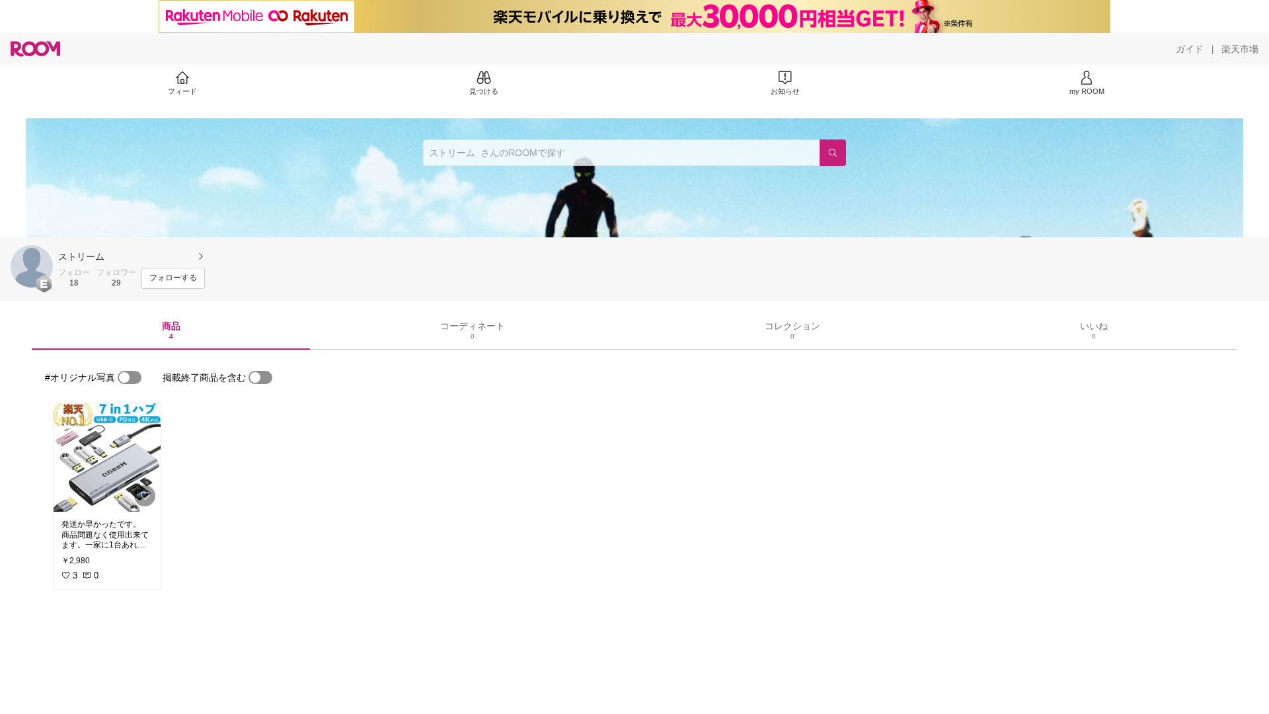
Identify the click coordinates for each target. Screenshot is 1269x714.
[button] (32, 266)
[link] (107, 457)
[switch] (129, 377)
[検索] (833, 152)
